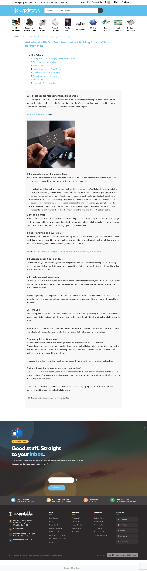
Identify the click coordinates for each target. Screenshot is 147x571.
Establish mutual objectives (45, 76)
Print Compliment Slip (38, 114)
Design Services (54, 525)
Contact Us (97, 2)
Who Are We (76, 518)
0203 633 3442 (46, 2)
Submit (56, 487)
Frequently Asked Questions (45, 83)
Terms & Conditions (100, 532)
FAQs (51, 521)
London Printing (77, 525)
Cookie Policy (98, 528)
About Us (85, 2)
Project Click (76, 532)
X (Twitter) (124, 542)
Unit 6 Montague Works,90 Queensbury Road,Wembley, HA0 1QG (22, 523)
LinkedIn (123, 530)
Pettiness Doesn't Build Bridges (46, 73)
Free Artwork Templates (57, 539)
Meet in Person (39, 66)
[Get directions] (10, 521)
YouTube (124, 525)
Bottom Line (38, 80)
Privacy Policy (99, 525)
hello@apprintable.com (25, 2)
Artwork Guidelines (55, 528)
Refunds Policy (99, 521)
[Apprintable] (27, 10)
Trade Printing (76, 528)
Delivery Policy (99, 518)
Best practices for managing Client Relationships (54, 59)
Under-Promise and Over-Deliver (47, 69)
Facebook (123, 519)
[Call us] (10, 529)
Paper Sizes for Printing (57, 535)
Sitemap (52, 542)
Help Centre (61, 2)
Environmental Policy (101, 535)
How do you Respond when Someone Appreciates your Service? (70, 251)
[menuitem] (16, 24)
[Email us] (10, 540)
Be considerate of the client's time (48, 62)
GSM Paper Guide (55, 532)
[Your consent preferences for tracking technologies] (145, 428)
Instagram (124, 536)
